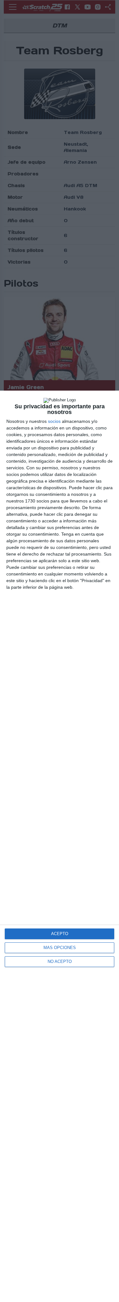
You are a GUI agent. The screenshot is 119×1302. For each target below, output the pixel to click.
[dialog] (59, 846)
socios (54, 421)
